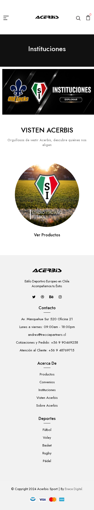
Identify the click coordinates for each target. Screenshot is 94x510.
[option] (47, 200)
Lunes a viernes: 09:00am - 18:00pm (47, 326)
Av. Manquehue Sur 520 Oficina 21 (47, 319)
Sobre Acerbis (47, 405)
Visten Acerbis (47, 397)
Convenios (47, 382)
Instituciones (47, 389)
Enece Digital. (74, 489)
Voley (47, 437)
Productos (47, 374)
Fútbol (47, 429)
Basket (47, 445)
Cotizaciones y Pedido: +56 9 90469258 (47, 342)
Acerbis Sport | (48, 488)
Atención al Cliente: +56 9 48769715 (47, 350)
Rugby (47, 453)
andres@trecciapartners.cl (47, 334)
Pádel (47, 460)
